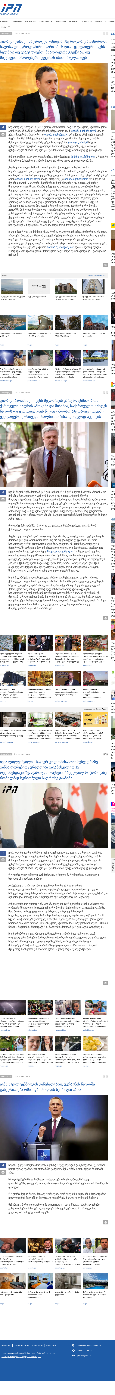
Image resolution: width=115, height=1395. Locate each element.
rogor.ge (58, 1066)
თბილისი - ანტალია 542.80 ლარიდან (12, 334)
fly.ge (2, 345)
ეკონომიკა (86, 22)
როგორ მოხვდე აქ (97, 275)
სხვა (3, 27)
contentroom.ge (6, 742)
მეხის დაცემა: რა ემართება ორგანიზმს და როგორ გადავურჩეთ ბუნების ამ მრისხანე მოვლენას (12, 1023)
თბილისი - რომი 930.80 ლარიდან (94, 334)
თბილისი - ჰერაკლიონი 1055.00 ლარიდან (39, 334)
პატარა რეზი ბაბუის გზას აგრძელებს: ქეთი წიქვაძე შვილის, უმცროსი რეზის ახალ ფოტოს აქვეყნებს (12, 1058)
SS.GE (5, 275)
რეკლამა (51, 1346)
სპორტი (98, 22)
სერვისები (37, 1346)
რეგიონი (73, 22)
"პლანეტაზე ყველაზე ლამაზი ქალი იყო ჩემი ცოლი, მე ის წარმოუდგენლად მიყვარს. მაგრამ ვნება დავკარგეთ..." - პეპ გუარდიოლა (68, 1264)
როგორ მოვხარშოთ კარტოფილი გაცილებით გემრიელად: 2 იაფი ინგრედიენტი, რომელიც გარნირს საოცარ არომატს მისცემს (95, 1061)
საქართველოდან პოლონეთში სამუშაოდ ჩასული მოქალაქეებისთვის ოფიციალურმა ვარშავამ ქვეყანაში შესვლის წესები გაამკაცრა (95, 697)
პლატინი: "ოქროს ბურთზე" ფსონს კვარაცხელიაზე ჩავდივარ (40, 1259)
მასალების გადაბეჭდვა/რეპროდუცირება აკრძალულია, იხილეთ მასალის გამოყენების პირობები (28, 1355)
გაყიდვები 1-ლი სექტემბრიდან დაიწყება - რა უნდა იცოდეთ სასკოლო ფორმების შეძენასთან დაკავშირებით (12, 696)
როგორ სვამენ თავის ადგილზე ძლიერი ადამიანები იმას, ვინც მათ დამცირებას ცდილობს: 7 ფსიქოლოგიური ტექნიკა (67, 1059)
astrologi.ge (60, 1268)
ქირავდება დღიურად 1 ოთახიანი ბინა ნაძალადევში (39, 1294)
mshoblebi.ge (60, 1030)
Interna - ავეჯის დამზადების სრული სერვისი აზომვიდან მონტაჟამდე (13, 733)
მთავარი (4, 22)
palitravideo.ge (6, 381)
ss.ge (2, 1304)
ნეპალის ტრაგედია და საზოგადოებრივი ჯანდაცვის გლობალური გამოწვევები (39, 1022)
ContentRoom (101, 709)
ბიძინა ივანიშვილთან (60, 247)
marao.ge (4, 1066)
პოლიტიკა (17, 22)
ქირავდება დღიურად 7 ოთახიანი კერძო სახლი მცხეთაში (94, 1294)
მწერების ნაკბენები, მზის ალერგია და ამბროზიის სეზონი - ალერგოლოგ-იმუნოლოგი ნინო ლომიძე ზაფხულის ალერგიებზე (40, 735)
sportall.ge (4, 1268)
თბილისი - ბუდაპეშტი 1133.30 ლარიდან (65, 334)
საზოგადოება (46, 22)
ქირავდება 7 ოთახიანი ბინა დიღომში (11, 1293)
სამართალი (31, 22)
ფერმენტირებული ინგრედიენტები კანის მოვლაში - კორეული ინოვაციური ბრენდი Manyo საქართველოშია (94, 735)
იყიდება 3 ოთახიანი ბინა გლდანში (67, 1293)
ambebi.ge (4, 665)
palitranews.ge (61, 701)
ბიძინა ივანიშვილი (83, 130)
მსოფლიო (61, 22)
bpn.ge (3, 701)
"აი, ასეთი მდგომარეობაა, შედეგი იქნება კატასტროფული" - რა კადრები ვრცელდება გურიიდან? (40, 374)
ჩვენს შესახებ (21, 1346)
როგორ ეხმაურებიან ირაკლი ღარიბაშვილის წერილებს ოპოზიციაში (66, 692)
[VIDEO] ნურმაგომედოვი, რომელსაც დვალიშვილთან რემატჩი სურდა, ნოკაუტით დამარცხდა (12, 1261)
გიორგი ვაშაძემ (78, 142)
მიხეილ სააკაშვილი (59, 551)
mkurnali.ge (5, 1030)
